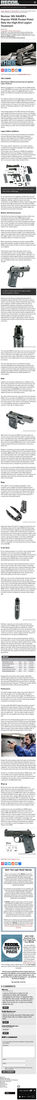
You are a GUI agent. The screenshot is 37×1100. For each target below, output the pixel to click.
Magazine (7, 11)
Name (5, 1059)
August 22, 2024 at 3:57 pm (8, 1012)
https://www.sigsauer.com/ (12, 859)
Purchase (2, 1085)
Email (4, 1063)
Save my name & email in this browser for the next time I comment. (18, 1068)
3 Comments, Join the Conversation (10, 31)
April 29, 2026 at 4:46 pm (8, 1027)
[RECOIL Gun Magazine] (10, 4)
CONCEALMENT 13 (15, 11)
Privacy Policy (3, 1084)
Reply (5, 1007)
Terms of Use (3, 1087)
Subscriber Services (5, 1081)
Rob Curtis (4, 29)
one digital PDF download (29, 962)
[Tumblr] (10, 1075)
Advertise (2, 1082)
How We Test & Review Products (9, 1080)
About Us (2, 1077)
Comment (6, 1045)
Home (2, 11)
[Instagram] (4, 1075)
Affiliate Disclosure (5, 1078)
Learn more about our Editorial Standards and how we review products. (19, 926)
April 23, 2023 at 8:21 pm (8, 990)
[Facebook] (1, 1075)
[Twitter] (13, 1075)
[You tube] (7, 1075)
